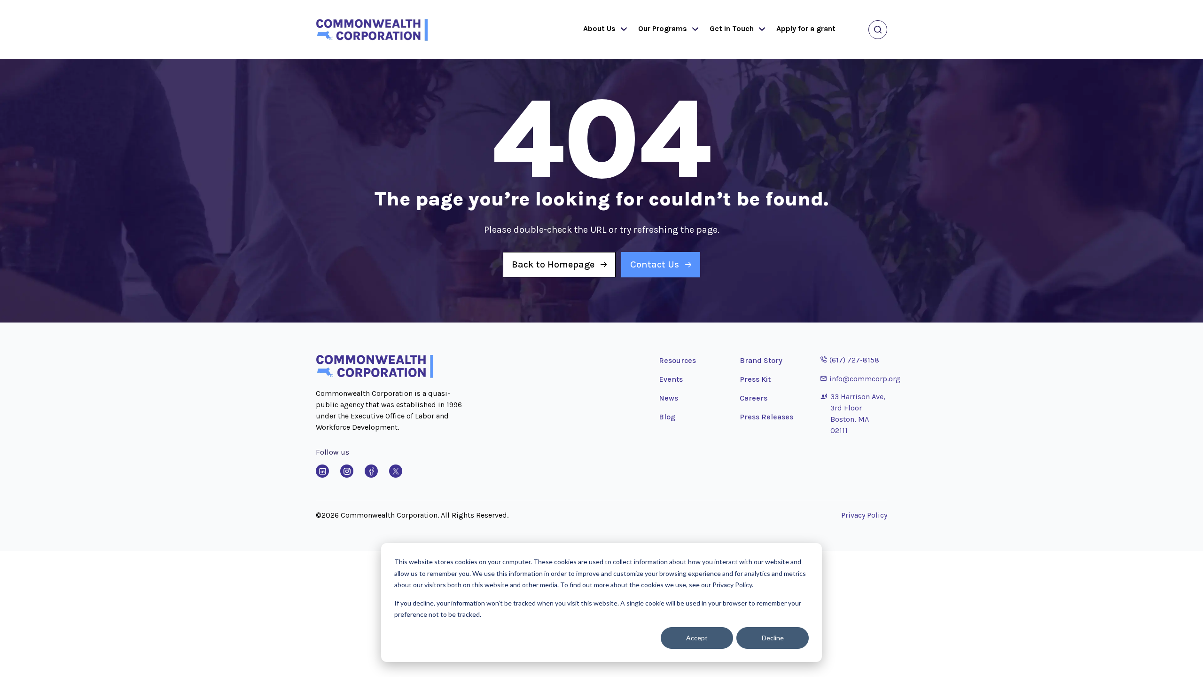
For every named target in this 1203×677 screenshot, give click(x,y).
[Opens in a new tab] (322, 471)
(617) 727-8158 (849, 359)
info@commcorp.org (860, 378)
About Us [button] (599, 28)
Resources (677, 360)
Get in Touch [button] (732, 28)
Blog (667, 416)
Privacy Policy (864, 515)
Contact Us (654, 264)
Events (671, 379)
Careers (753, 398)
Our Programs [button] (662, 28)
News (668, 398)
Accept (697, 638)
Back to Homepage (553, 264)
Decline (773, 638)
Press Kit (755, 379)
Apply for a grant (806, 28)
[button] (621, 29)
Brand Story (761, 360)
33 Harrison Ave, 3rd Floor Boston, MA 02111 (857, 413)
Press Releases (766, 416)
